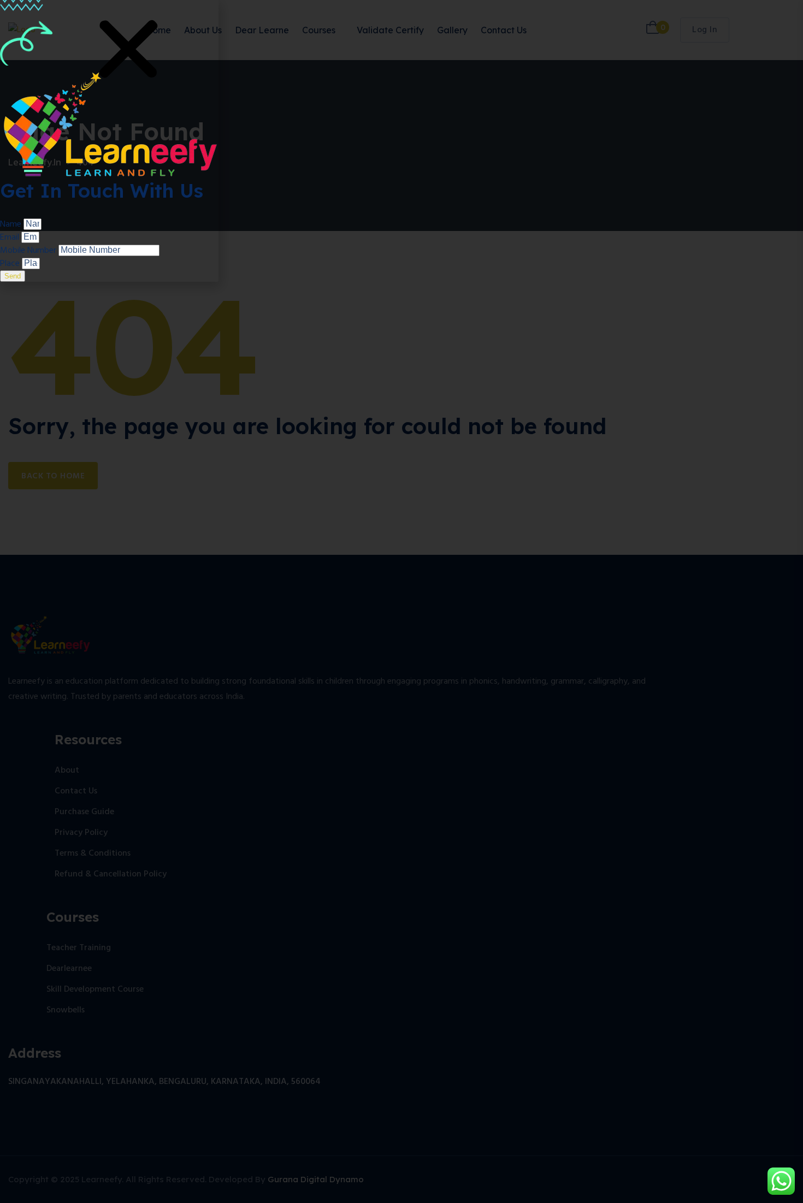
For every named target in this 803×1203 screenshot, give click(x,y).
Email (10, 237)
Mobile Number (29, 251)
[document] (401, 601)
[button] (128, 50)
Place (11, 264)
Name (11, 224)
